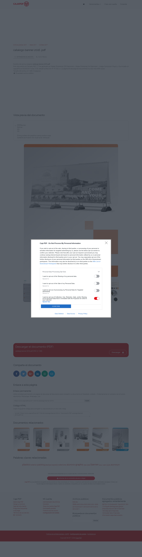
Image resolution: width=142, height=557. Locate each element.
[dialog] (71, 278)
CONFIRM (56, 306)
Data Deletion (59, 313)
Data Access (71, 313)
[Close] (107, 243)
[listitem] (71, 272)
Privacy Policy (82, 313)
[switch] (96, 276)
